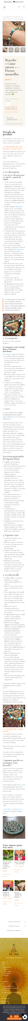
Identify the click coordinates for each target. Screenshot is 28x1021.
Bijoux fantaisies (8, 986)
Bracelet (21, 17)
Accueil (4, 17)
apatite (5, 417)
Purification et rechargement (12, 992)
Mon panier (7, 973)
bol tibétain (8, 809)
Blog (4, 969)
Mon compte (7, 971)
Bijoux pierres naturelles (12, 17)
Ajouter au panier (11, 108)
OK (11, 1016)
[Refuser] (26, 1012)
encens (21, 785)
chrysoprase (19, 207)
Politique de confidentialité (14, 1018)
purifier (15, 773)
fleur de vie (18, 809)
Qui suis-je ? (7, 967)
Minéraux (6, 990)
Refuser (16, 1016)
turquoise (9, 354)
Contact (5, 975)
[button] (11, 112)
